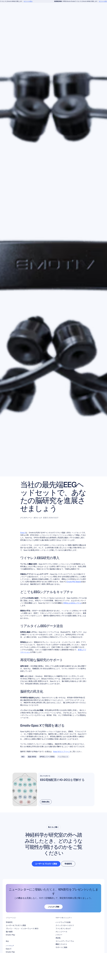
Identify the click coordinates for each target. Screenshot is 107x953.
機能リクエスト (61, 944)
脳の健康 (9, 932)
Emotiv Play (10, 935)
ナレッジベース (61, 932)
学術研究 (9, 922)
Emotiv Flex (10, 952)
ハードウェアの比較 (63, 922)
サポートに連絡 (61, 947)
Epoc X (23, 532)
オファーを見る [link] (20, 1)
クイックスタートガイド (65, 925)
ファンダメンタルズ (63, 928)
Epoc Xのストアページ (61, 751)
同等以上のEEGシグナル (72, 603)
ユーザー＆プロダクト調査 (16, 925)
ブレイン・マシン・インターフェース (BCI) (22, 928)
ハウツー (59, 935)
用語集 (58, 938)
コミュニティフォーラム (65, 941)
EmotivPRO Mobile (74, 582)
